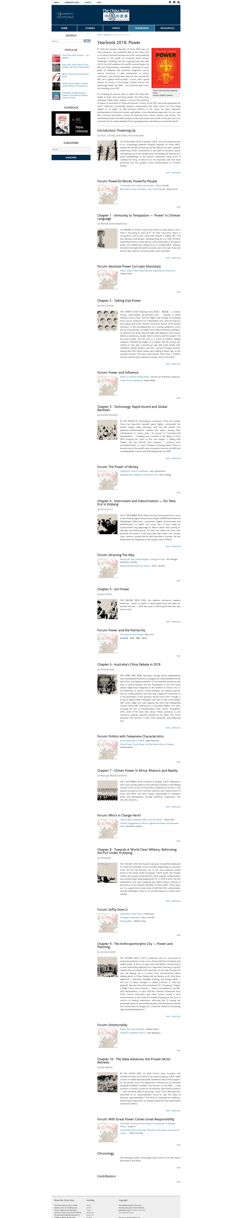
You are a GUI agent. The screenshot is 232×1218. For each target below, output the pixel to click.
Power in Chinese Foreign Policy (150, 377)
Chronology (105, 1153)
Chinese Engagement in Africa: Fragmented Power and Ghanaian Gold (149, 824)
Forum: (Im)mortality (112, 1025)
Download (175, 173)
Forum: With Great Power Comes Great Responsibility (136, 1119)
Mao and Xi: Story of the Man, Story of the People (149, 189)
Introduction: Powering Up (116, 130)
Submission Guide (72, 2)
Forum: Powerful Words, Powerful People (127, 181)
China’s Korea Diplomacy (137, 381)
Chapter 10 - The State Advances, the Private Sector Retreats (134, 1061)
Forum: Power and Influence (117, 372)
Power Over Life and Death (139, 1029)
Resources (168, 28)
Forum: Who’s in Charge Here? (119, 815)
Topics (116, 28)
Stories (90, 28)
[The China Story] (116, 15)
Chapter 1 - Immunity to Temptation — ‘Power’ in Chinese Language (138, 217)
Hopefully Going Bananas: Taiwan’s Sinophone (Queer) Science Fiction (75, 95)
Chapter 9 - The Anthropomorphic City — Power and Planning (135, 945)
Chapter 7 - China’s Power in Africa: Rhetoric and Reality (137, 770)
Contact (87, 2)
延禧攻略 (134, 638)
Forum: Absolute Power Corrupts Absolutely (129, 266)
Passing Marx (133, 921)
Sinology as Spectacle (137, 918)
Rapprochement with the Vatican (142, 566)
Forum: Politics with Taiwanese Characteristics (130, 736)
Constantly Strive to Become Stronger (144, 186)
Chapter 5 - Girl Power (113, 589)
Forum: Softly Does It (112, 909)
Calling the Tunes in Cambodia (143, 471)
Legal (99, 2)
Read (168, 173)
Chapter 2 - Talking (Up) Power (119, 301)
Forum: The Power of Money (117, 467)
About (56, 2)
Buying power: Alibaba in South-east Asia (145, 475)
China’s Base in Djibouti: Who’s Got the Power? (147, 820)
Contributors (106, 1176)
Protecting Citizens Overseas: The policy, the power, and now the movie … (149, 1131)
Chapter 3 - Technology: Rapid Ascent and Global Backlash (132, 408)
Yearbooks (142, 28)
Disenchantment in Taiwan (139, 741)
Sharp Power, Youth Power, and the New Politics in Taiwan (147, 745)
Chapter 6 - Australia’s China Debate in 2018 (128, 664)
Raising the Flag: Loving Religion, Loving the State (149, 560)
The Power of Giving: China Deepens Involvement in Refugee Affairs (147, 1125)
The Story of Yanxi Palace (137, 635)
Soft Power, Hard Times (137, 914)
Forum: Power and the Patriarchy (121, 630)
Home (64, 28)
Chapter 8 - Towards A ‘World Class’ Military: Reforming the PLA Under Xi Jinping (137, 851)
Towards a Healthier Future (140, 1033)
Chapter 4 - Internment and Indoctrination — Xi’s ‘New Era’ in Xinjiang (136, 502)
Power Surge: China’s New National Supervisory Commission (148, 272)
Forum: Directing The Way (115, 555)
